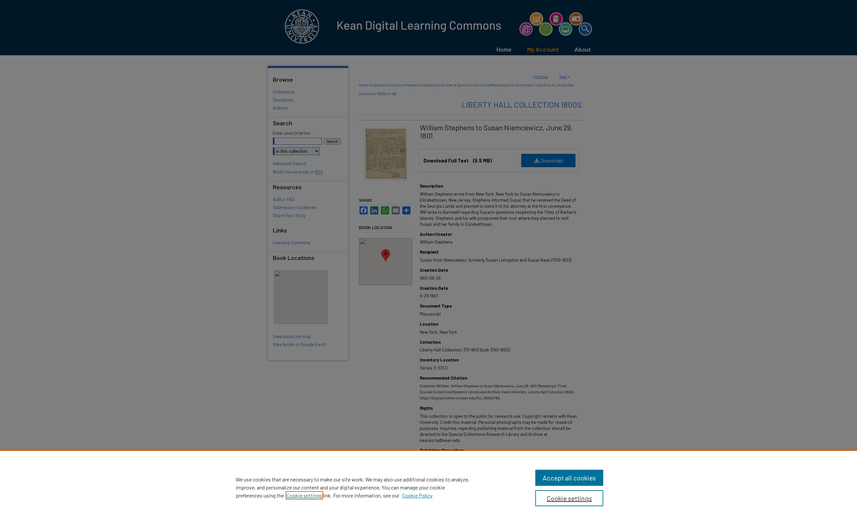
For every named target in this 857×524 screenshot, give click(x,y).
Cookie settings (304, 495)
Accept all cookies (569, 478)
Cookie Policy (417, 495)
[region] (428, 487)
